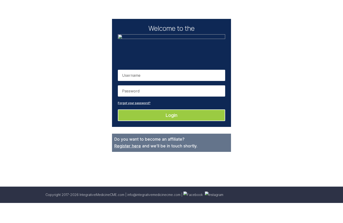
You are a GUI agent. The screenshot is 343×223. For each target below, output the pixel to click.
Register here (127, 146)
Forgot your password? (134, 103)
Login (171, 115)
